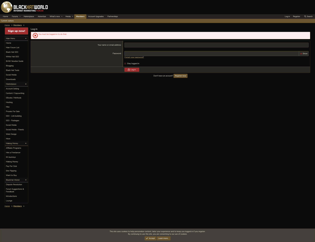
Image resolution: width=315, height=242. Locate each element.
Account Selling (12, 88)
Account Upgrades (96, 16)
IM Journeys (11, 157)
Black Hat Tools (12, 70)
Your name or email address (109, 45)
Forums (15, 16)
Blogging (10, 65)
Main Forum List (12, 47)
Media (68, 16)
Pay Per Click (11, 166)
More (8, 138)
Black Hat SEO (12, 52)
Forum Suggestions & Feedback (15, 190)
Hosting (9, 102)
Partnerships (112, 16)
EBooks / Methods (13, 98)
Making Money (12, 161)
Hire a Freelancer (13, 152)
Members (80, 16)
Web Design (11, 134)
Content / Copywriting (15, 93)
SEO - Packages (12, 120)
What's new (55, 16)
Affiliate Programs (13, 148)
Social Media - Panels (15, 129)
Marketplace (29, 16)
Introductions (11, 196)
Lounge (9, 200)
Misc (8, 107)
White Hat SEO (12, 56)
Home (5, 16)
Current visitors (7, 21)
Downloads (11, 79)
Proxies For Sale (13, 111)
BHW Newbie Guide (14, 61)
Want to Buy (11, 175)
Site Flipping (11, 171)
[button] (20, 16)
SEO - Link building (14, 116)
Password (117, 53)
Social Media (11, 75)
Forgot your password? (134, 57)
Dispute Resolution (14, 184)
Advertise (42, 16)
